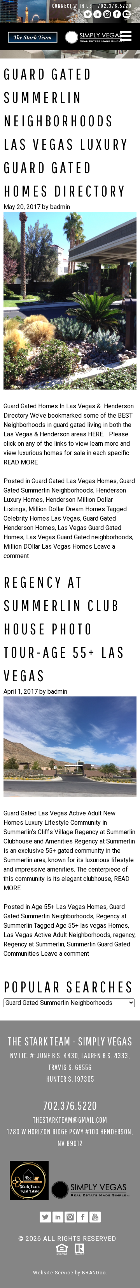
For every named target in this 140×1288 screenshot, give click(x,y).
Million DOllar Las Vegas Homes (48, 546)
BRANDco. (94, 1273)
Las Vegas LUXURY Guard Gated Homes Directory (66, 167)
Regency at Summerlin (34, 944)
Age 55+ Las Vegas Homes (69, 907)
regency (124, 935)
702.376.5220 (115, 6)
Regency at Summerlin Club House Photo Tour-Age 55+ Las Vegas (65, 628)
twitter (88, 14)
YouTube (126, 14)
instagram (107, 14)
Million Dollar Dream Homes (66, 509)
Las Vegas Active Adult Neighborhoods (57, 935)
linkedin (97, 14)
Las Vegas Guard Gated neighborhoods (79, 537)
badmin (60, 207)
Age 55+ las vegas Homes (92, 925)
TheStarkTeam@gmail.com (70, 1119)
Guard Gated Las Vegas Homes (74, 481)
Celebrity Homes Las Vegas (42, 518)
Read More (21, 462)
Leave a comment (65, 953)
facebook (117, 14)
